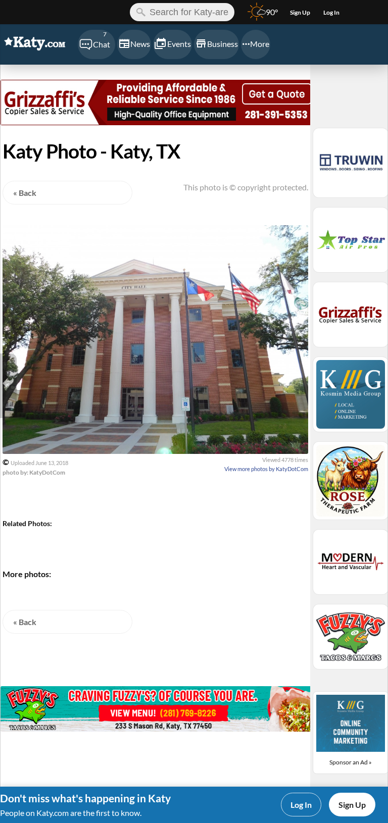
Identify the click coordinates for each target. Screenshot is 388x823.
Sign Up (352, 804)
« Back (24, 192)
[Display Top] (158, 76)
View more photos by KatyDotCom (266, 469)
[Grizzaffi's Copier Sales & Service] (158, 122)
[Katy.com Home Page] (38, 44)
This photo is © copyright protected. (245, 187)
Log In (301, 804)
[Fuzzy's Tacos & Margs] (158, 728)
